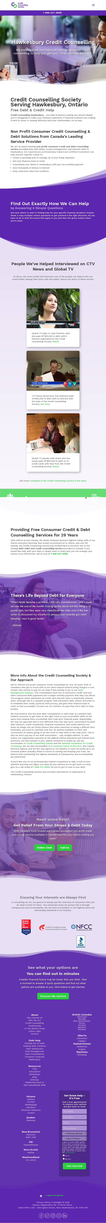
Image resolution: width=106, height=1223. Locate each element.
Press (42, 1028)
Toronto (31, 1102)
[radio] (74, 1155)
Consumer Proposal (34, 1057)
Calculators (34, 1071)
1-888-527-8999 (52, 12)
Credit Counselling (34, 1023)
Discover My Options (53, 996)
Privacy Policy (43, 1202)
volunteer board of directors (67, 746)
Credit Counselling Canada (39, 743)
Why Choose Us (34, 1017)
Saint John (31, 1137)
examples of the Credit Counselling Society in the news (58, 480)
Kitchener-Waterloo (31, 1110)
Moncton (30, 1134)
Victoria (82, 1025)
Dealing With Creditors (34, 1046)
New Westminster (81, 1021)
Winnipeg (82, 1054)
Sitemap (34, 1079)
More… (70, 1205)
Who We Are (34, 1020)
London (31, 1113)
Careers (35, 1034)
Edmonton (82, 1038)
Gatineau (30, 1120)
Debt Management (34, 1051)
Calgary (82, 1041)
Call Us (64, 847)
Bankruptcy (34, 1059)
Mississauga (31, 1104)
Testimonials (34, 1026)
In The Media (31, 1028)
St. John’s (31, 1160)
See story (45, 404)
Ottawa (31, 1099)
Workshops (34, 1074)
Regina (82, 1049)
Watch (56, 341)
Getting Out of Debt (35, 1043)
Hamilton (30, 1107)
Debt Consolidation (34, 1054)
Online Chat (44, 847)
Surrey (82, 1023)
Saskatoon (82, 1046)
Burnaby (82, 1019)
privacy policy (70, 1152)
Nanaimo (82, 1027)
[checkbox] (74, 1157)
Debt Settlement (34, 1048)
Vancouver (82, 1017)
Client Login (35, 1031)
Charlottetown (31, 1145)
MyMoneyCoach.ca (34, 1082)
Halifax (30, 1152)
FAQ (35, 1069)
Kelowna (82, 1029)
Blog (34, 1077)
